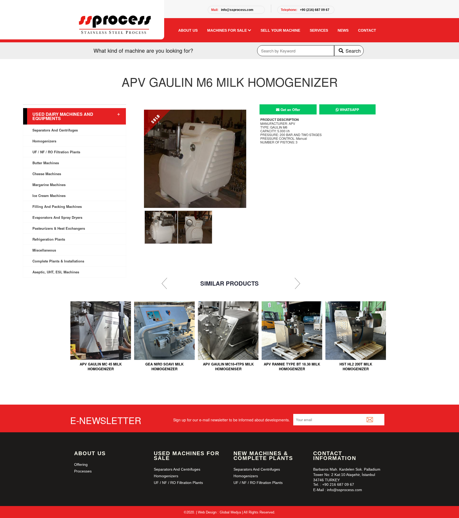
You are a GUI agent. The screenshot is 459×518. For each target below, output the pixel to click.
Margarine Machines (49, 184)
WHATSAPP (349, 109)
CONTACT (367, 30)
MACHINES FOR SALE (227, 30)
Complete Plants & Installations (58, 261)
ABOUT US (188, 30)
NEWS (343, 30)
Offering (81, 464)
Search (353, 50)
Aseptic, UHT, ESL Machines (55, 271)
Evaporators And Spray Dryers (57, 217)
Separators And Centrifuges (55, 130)
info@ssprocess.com (232, 10)
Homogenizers (44, 140)
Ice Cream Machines (49, 195)
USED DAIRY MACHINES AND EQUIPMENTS (62, 116)
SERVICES (319, 30)
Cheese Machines (46, 173)
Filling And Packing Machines (57, 206)
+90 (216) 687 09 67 (305, 10)
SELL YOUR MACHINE (280, 30)
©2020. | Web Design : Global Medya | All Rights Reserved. (229, 512)
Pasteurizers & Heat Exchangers (58, 228)
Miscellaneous (44, 250)
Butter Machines (45, 162)
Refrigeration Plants (48, 239)
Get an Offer (289, 109)
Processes (83, 471)
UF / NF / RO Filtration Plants (56, 151)
